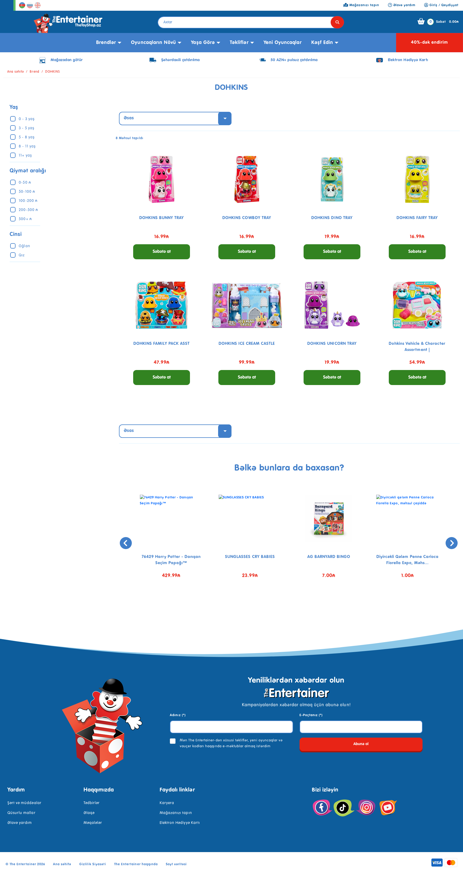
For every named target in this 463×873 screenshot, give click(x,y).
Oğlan (24, 246)
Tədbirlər (92, 803)
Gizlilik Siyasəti (92, 864)
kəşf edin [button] (322, 42)
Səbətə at (162, 252)
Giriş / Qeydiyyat (443, 5)
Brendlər (106, 42)
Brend (34, 71)
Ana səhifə (15, 71)
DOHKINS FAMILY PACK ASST (161, 344)
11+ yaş (25, 155)
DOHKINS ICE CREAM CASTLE (247, 344)
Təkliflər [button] (239, 42)
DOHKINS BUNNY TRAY (161, 218)
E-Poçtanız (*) (311, 715)
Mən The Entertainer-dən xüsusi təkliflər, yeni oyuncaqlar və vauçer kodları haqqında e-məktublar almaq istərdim (231, 743)
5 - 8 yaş (26, 137)
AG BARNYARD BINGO (328, 557)
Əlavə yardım (20, 823)
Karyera (167, 803)
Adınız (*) (177, 715)
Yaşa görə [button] (203, 42)
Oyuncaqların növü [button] (153, 42)
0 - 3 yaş (26, 119)
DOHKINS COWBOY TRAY (246, 218)
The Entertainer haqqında (136, 864)
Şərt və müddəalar (25, 803)
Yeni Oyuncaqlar (283, 42)
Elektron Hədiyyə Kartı (180, 823)
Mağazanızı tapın (176, 813)
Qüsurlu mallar (22, 813)
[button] (285, 604)
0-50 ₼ (25, 182)
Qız (22, 255)
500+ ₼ (25, 219)
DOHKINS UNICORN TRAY (332, 344)
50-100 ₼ (27, 192)
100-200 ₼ (28, 201)
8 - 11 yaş (27, 146)
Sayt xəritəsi (176, 864)
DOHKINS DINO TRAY (332, 218)
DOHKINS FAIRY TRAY (417, 218)
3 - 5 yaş (26, 128)
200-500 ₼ (28, 210)
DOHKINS (52, 71)
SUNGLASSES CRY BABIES (250, 557)
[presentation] (126, 543)
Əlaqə (89, 813)
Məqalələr (93, 823)
